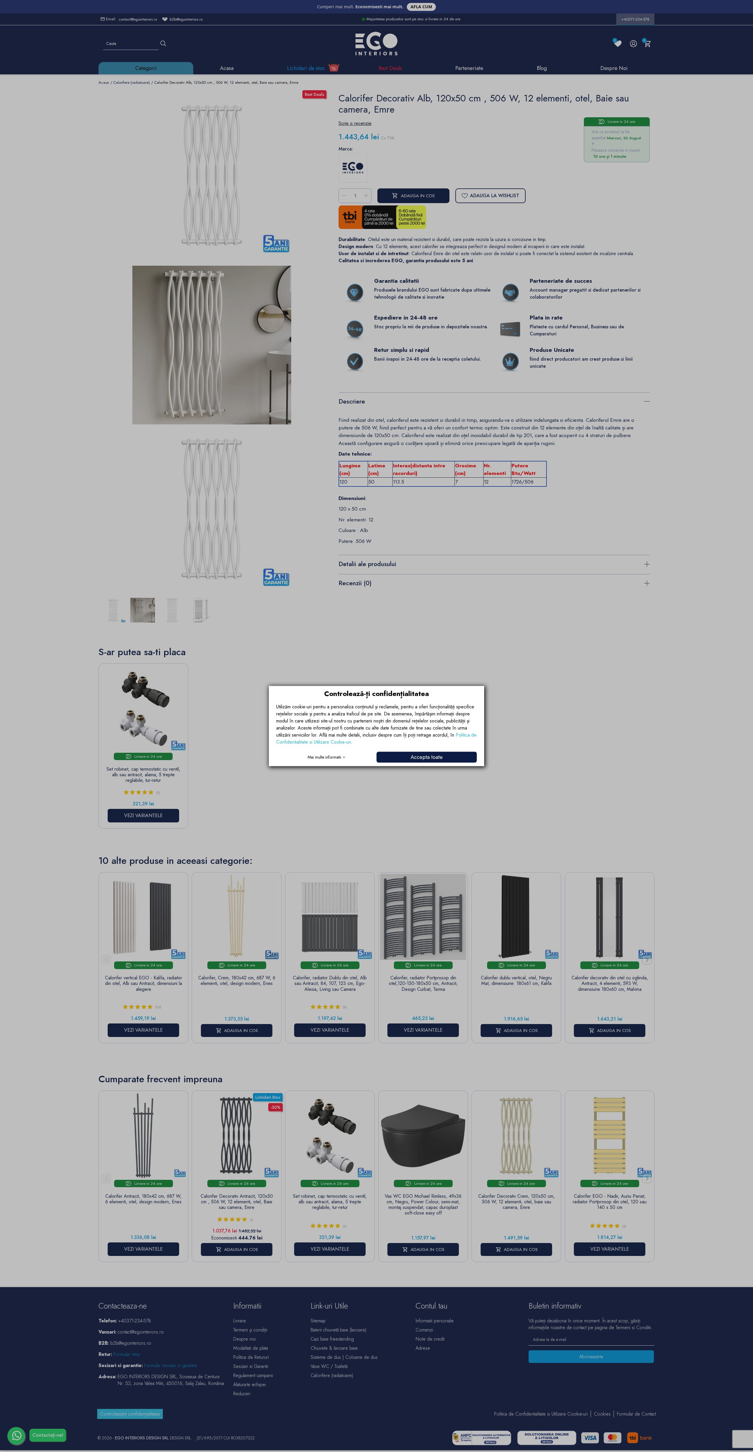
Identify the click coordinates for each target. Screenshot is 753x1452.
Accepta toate (427, 757)
